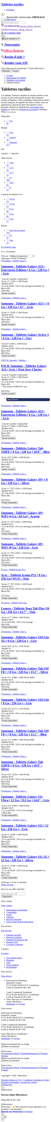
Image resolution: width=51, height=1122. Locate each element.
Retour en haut (8, 885)
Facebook (15, 1053)
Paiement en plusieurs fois (17, 940)
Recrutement (11, 967)
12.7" (10, 174)
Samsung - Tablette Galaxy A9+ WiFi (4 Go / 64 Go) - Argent (22, 514)
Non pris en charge (15, 231)
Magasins (10, 960)
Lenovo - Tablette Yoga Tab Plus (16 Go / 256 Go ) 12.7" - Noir (25, 610)
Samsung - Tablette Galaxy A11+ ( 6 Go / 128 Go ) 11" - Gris (25, 305)
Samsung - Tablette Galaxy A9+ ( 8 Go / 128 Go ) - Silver (24, 481)
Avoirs (9, 915)
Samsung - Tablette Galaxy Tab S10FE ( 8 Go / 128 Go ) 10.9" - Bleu (25, 450)
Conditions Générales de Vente (36, 1080)
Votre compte (6, 905)
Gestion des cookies (29, 1082)
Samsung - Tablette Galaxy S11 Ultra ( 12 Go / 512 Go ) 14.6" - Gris (25, 798)
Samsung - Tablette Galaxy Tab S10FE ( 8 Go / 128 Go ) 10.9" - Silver (22, 765)
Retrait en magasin (14, 937)
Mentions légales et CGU (11, 1080)
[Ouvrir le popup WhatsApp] (6, 1085)
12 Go (10, 205)
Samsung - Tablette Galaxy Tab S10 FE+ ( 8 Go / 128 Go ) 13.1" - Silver (25, 670)
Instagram (34, 1053)
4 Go (10, 220)
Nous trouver (6, 976)
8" (8, 188)
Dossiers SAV (12, 942)
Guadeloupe (16, 29)
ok (4, 1117)
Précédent (10, 10)
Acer (9, 133)
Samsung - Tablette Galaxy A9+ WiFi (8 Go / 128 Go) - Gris (22, 545)
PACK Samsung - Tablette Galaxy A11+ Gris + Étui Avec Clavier (24, 367)
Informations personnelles (16, 910)
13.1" (10, 169)
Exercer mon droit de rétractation (19, 922)
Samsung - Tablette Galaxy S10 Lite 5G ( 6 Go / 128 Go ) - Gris (25, 638)
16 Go (10, 200)
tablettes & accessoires (29, 109)
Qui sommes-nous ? (14, 958)
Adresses (10, 917)
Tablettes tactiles (12, 4)
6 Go (10, 215)
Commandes (11, 912)
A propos (5, 953)
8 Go (10, 210)
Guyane (15, 71)
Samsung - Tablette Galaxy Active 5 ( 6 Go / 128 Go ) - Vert (25, 336)
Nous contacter (12, 965)
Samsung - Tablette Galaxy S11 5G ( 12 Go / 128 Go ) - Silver (25, 858)
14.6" (10, 164)
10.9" (10, 183)
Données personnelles (10, 1082)
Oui (9, 122)
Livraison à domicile (14, 944)
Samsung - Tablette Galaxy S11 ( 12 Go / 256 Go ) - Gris (24, 827)
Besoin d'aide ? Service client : (25, 17)
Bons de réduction (13, 919)
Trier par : (5, 256)
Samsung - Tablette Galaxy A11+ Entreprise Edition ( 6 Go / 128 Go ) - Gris (25, 270)
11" (9, 179)
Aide (8, 962)
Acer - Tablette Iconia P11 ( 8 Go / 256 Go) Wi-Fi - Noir (24, 576)
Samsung (11, 143)
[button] (17, 1111)
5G (9, 236)
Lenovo (11, 138)
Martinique (6, 71)
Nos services (6, 931)
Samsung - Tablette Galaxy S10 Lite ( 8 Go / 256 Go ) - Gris (25, 701)
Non (9, 241)
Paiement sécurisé (13, 935)
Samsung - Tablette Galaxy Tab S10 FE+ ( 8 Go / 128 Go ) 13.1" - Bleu (25, 732)
